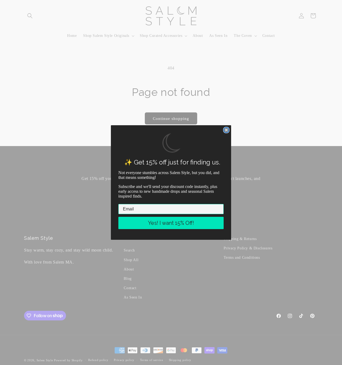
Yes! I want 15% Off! (171, 223)
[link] (171, 143)
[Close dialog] (226, 130)
